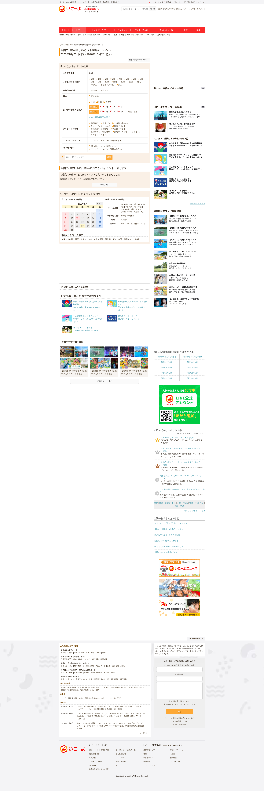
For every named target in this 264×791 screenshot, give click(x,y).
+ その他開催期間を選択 (99, 117)
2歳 (106, 79)
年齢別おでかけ (141, 30)
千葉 (94, 35)
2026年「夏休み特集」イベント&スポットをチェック (81, 687)
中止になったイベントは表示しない (106, 149)
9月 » (99, 204)
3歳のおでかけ (192, 362)
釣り (87, 653)
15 (100, 218)
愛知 (109, 35)
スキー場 (74, 679)
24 (72, 226)
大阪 (132, 35)
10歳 (107, 82)
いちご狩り (106, 679)
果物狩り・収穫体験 (119, 679)
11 (77, 218)
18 (77, 222)
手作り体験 (73, 659)
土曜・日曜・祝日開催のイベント (133, 224)
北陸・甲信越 (119, 35)
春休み (159, 9)
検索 (109, 157)
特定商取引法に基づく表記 (99, 769)
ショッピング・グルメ (100, 126)
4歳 (120, 79)
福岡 (168, 35)
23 (65, 226)
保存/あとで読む (172, 2)
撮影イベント (120, 126)
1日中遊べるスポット (197, 9)
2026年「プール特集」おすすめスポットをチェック (122, 687)
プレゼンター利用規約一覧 (126, 750)
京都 (137, 35)
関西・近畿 (79, 239)
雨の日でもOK (169, 9)
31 (72, 230)
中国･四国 (199, 503)
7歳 (141, 79)
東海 (105, 35)
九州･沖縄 (179, 506)
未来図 (172, 754)
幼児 (139, 82)
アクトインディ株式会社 (172, 745)
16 (65, 222)
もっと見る (143, 733)
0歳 (92, 79)
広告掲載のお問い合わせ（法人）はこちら (179, 704)
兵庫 (141, 35)
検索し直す (104, 185)
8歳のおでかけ (166, 378)
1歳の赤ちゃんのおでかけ (192, 357)
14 (93, 218)
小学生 (94, 85)
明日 (100, 102)
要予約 (94, 90)
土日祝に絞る (132, 111)
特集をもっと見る (197, 203)
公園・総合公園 (113, 666)
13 (88, 218)
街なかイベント (121, 132)
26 (82, 226)
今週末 (108, 102)
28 (93, 226)
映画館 (86, 673)
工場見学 (64, 659)
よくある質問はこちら (179, 721)
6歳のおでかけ (166, 373)
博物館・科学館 (96, 673)
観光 (103, 653)
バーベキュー (79, 653)
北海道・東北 (64, 35)
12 (82, 218)
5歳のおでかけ (192, 367)
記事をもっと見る (104, 381)
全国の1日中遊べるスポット (166, 541)
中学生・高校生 (107, 85)
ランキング (122, 30)
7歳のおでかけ (192, 373)
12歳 (123, 82)
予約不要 (104, 90)
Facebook (93, 765)
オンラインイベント (100, 30)
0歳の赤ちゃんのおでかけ (166, 357)
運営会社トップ (149, 750)
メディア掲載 (121, 761)
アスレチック (100, 666)
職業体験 (104, 659)
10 (72, 218)
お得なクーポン (66, 666)
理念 (145, 754)
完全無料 (95, 96)
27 (88, 226)
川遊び (122, 666)
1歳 (99, 79)
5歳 (127, 79)
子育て (185, 30)
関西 (128, 35)
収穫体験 (95, 659)
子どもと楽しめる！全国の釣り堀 (168, 546)
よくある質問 (121, 754)
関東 (80, 35)
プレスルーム (121, 758)
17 (72, 222)
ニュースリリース (95, 761)
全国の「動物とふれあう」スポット (169, 529)
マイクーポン (156, 2)
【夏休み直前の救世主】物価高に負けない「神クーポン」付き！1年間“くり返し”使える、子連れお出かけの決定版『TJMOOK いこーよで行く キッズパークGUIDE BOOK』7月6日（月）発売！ (111, 716)
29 (100, 226)
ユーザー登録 (66, 698)
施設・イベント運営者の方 (99, 750)
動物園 (70, 653)
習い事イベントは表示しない (103, 146)
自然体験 (95, 123)
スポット (65, 30)
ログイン (201, 2)
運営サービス (148, 758)
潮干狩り (97, 679)
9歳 (99, 82)
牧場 (92, 653)
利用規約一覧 (94, 754)
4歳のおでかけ (166, 367)
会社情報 (173, 758)
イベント (79, 30)
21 (93, 222)
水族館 (112, 673)
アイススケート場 (85, 679)
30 (65, 230)
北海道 (72, 35)
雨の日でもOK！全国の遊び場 (167, 535)
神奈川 (89, 35)
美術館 (106, 673)
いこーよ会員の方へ (179, 724)
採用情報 (146, 761)
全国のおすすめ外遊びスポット (167, 552)
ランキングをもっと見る (194, 511)
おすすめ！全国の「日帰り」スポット (170, 523)
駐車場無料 (90, 666)
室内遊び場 (78, 673)
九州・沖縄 (161, 35)
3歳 (113, 79)
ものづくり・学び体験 (100, 132)
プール (98, 653)
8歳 (92, 82)
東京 (84, 35)
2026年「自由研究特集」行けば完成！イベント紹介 (80, 690)
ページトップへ (197, 639)
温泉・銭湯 (65, 679)
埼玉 (98, 35)
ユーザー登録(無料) (188, 2)
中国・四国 (150, 35)
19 (82, 222)
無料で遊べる (79, 666)
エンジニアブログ (150, 765)
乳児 (131, 82)
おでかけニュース (165, 30)
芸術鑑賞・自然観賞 (99, 129)
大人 (120, 85)
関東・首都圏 (67, 239)
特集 (198, 30)
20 (88, 222)
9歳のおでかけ (192, 378)
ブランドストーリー (177, 750)
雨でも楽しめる (66, 673)
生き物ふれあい (121, 123)
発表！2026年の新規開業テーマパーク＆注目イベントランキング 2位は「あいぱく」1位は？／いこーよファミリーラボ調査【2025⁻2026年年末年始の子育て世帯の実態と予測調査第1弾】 (110, 725)
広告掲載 (92, 758)
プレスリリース (176, 761)
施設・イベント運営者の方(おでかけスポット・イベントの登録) (97, 698)
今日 (93, 102)
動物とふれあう (182, 9)
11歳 (115, 82)
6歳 (134, 79)
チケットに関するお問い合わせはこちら (179, 718)
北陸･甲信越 (182, 503)
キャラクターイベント (100, 135)
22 (100, 222)
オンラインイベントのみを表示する (106, 140)
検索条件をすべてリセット (139, 60)
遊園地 (63, 653)
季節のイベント (119, 129)
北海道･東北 (170, 503)
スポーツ (106, 123)
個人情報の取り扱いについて (179, 701)
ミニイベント (137, 132)
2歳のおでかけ (166, 362)
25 (77, 226)
